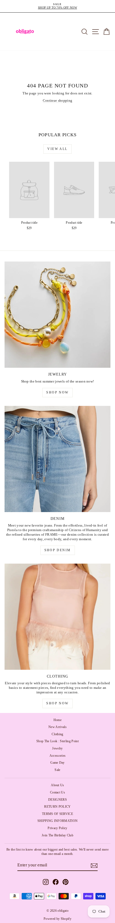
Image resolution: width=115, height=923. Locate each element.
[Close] (105, 412)
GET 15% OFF (58, 486)
